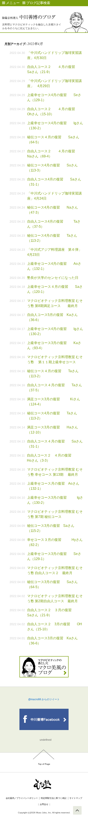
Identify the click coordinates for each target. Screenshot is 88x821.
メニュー (12, 3)
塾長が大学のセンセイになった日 (52, 277)
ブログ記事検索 (37, 3)
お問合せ (44, 804)
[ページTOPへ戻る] (77, 810)
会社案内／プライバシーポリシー (22, 798)
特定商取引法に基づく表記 (53, 798)
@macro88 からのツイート (44, 699)
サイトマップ (75, 798)
